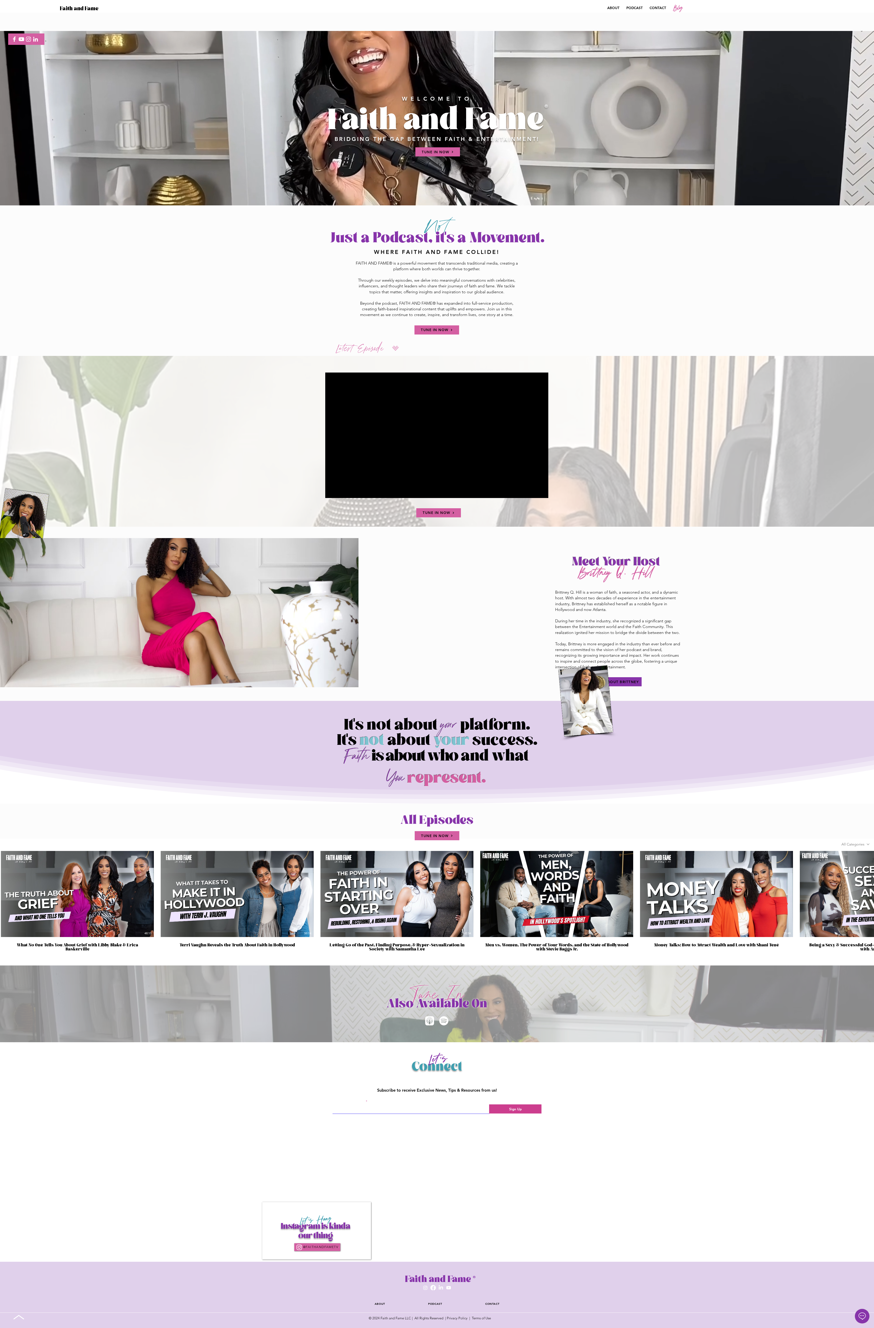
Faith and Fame (79, 8)
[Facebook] (14, 39)
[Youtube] (448, 1310)
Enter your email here (349, 1101)
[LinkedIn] (35, 39)
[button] (846, 8)
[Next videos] (867, 893)
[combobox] (855, 844)
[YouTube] (21, 39)
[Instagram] (28, 39)
